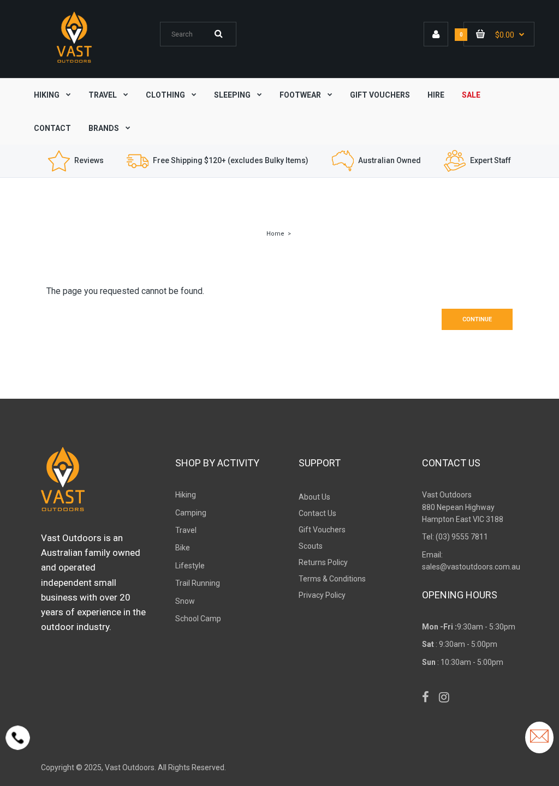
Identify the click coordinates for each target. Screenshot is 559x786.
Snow (185, 601)
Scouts (311, 546)
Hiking (185, 494)
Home (275, 233)
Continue (477, 319)
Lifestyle (190, 565)
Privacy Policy (322, 595)
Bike (182, 547)
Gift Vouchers (322, 529)
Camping (190, 512)
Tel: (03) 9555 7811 (455, 536)
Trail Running (197, 583)
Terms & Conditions (332, 578)
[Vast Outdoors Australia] (74, 62)
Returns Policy (323, 562)
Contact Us (317, 513)
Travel (186, 530)
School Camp (198, 618)
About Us (314, 497)
